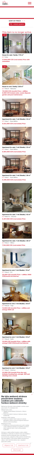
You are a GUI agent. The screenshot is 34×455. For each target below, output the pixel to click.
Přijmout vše (9, 445)
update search (18, 24)
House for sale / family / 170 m (13, 55)
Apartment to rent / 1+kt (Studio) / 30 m (16, 303)
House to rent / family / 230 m (12, 86)
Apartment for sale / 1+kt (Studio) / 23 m (16, 119)
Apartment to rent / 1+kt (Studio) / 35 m (16, 337)
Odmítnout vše (23, 445)
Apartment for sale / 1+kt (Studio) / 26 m (16, 175)
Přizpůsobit (17, 450)
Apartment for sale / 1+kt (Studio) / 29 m (16, 241)
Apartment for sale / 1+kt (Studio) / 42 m (16, 214)
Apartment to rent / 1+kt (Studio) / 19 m (16, 270)
